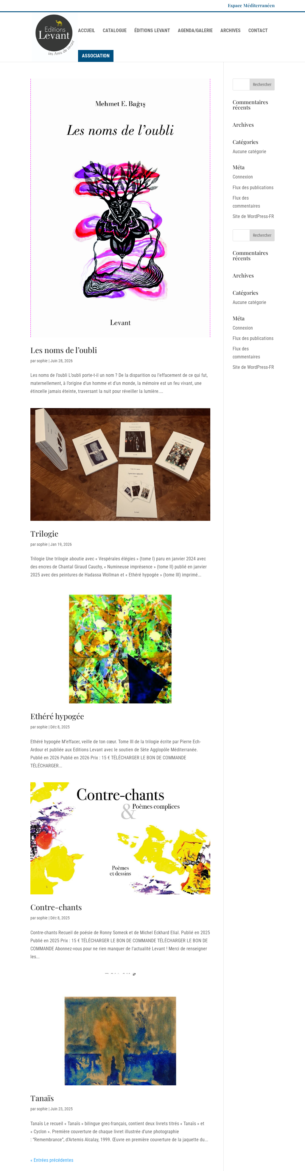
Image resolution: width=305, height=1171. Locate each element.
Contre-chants (56, 907)
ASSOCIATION (96, 56)
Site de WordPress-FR (253, 216)
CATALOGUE (115, 31)
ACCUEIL (86, 31)
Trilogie (44, 533)
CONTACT (258, 31)
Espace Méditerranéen (251, 5)
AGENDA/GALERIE (195, 31)
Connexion (243, 177)
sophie (42, 360)
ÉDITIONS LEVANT (152, 31)
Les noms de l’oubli (63, 350)
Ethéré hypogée (57, 716)
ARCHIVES (230, 31)
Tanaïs (42, 1098)
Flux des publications (253, 187)
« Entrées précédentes (51, 1160)
